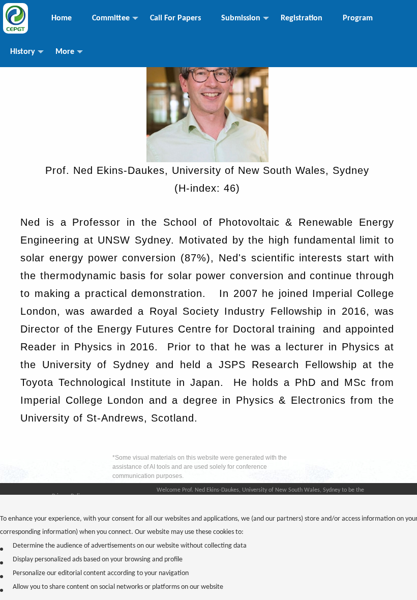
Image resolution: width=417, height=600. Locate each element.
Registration (301, 18)
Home (61, 18)
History (22, 52)
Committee (111, 18)
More (64, 52)
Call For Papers (175, 18)
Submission (240, 18)
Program (358, 18)
